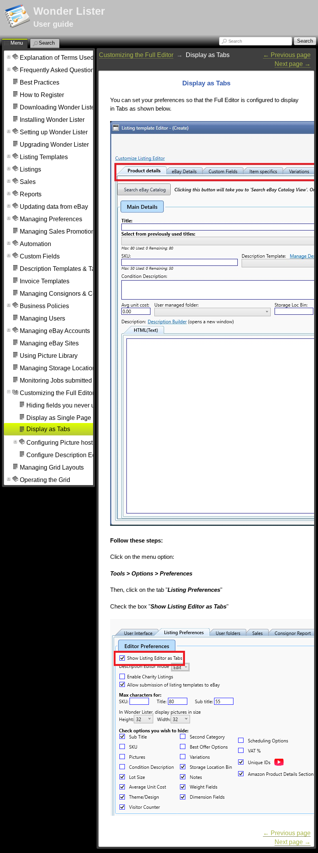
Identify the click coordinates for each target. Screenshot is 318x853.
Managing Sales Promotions (59, 231)
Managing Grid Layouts (52, 467)
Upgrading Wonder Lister (54, 144)
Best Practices (39, 82)
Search (235, 41)
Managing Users (42, 318)
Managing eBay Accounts (55, 331)
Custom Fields (40, 256)
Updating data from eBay (54, 206)
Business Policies (44, 306)
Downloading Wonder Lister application (74, 107)
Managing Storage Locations (59, 368)
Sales (28, 182)
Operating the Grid (45, 480)
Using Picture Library (49, 355)
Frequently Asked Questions (58, 70)
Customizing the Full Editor (57, 393)
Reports (30, 194)
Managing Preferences (51, 219)
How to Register (42, 95)
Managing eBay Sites (49, 343)
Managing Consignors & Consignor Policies (80, 293)
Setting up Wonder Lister (54, 132)
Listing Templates (44, 157)
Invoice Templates (44, 281)
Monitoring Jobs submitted (56, 380)
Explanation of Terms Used (57, 57)
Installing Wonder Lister (52, 119)
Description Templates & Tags (61, 268)
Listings (30, 169)
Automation (35, 244)
